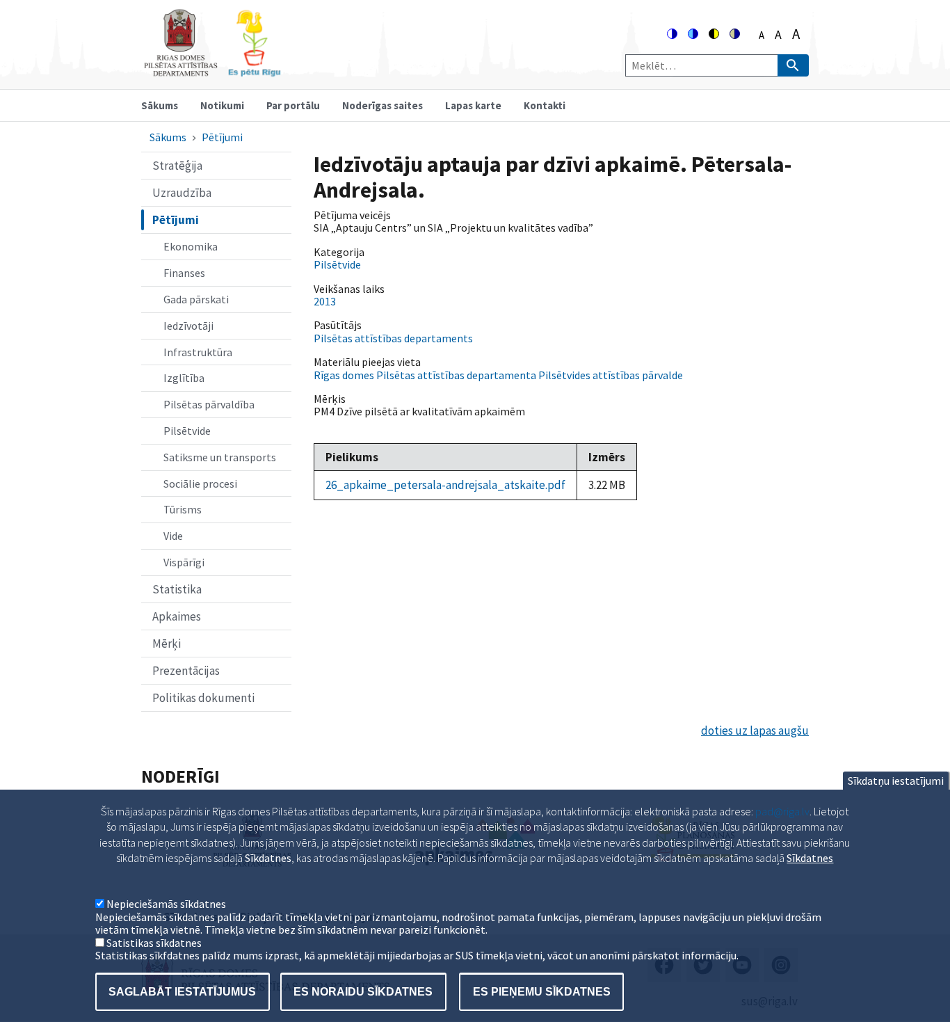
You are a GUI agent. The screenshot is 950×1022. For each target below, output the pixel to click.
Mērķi (166, 643)
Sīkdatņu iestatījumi (896, 781)
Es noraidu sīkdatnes (363, 991)
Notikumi (222, 105)
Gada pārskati (196, 299)
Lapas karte (473, 105)
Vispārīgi (183, 562)
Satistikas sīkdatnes (154, 943)
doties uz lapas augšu (755, 730)
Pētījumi (222, 137)
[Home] (212, 71)
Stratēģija (177, 165)
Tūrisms (182, 509)
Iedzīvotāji (188, 326)
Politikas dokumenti (203, 697)
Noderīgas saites (382, 105)
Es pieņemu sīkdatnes (542, 991)
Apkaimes (176, 616)
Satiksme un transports (219, 457)
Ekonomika (190, 246)
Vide (173, 536)
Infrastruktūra (197, 352)
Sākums (159, 105)
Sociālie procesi (200, 483)
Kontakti (544, 105)
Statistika (177, 589)
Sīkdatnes (810, 858)
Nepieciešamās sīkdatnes (166, 904)
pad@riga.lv (782, 811)
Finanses (184, 273)
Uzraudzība (181, 192)
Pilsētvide (187, 431)
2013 (325, 301)
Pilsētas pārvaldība (209, 404)
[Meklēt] (793, 65)
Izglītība (183, 378)
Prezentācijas (186, 670)
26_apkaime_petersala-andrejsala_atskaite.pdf (445, 485)
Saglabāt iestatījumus (182, 991)
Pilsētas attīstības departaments (393, 338)
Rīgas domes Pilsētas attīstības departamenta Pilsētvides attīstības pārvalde (498, 375)
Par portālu (293, 105)
